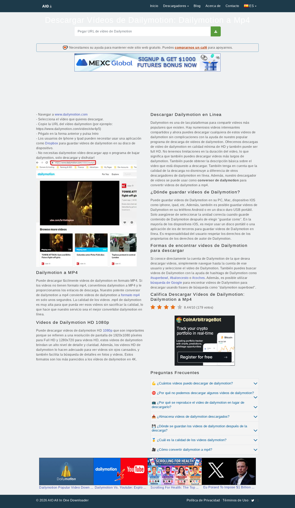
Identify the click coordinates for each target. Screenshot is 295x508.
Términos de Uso (235, 500)
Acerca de (213, 6)
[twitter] (252, 500)
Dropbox (51, 143)
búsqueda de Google (166, 282)
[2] (154, 307)
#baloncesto (179, 278)
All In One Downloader (71, 500)
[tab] (205, 383)
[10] (180, 307)
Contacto (232, 6)
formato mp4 (130, 295)
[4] (160, 307)
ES (251, 6)
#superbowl (159, 278)
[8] (174, 307)
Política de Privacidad (203, 500)
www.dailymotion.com (71, 114)
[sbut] (216, 31)
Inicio (154, 6)
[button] (205, 383)
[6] (167, 307)
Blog (197, 6)
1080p (107, 330)
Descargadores (174, 6)
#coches (198, 278)
